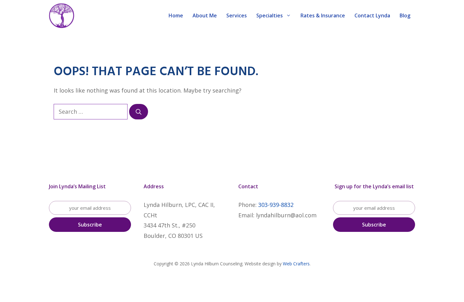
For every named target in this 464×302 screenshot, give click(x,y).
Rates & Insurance (322, 15)
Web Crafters (296, 264)
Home (176, 15)
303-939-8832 (276, 204)
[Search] (138, 111)
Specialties (269, 15)
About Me (205, 15)
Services (236, 15)
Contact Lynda (372, 15)
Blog (405, 15)
